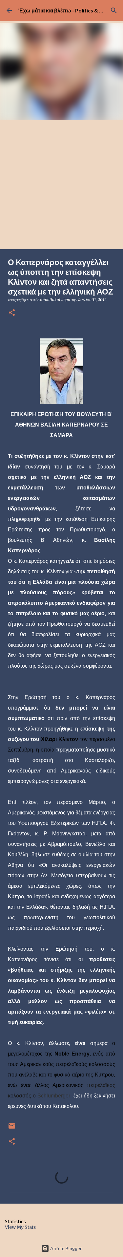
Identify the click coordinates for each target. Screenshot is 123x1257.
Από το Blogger (65, 1248)
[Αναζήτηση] (114, 10)
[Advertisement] (61, 184)
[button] (12, 313)
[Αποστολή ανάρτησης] (12, 1128)
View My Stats (20, 1227)
